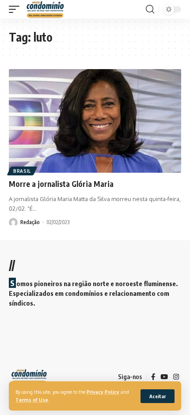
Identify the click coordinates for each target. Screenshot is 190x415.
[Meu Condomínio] (45, 9)
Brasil (22, 171)
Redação (30, 222)
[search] (150, 9)
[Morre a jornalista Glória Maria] (95, 121)
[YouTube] (164, 377)
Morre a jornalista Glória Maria (61, 184)
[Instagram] (176, 377)
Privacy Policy (103, 392)
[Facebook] (153, 377)
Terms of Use (31, 400)
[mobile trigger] (16, 9)
